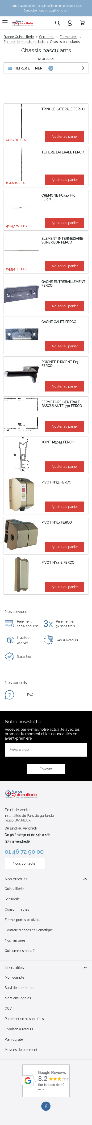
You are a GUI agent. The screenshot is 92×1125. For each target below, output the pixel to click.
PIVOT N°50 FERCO (57, 522)
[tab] (46, 879)
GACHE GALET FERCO (59, 322)
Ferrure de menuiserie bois (24, 42)
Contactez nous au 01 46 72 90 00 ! (46, 10)
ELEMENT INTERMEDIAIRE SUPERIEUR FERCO (62, 240)
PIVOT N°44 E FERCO (58, 562)
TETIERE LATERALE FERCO (63, 152)
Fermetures (68, 37)
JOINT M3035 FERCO (58, 442)
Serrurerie (46, 37)
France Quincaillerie (19, 37)
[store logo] (22, 23)
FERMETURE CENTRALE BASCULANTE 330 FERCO (62, 404)
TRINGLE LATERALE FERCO (63, 109)
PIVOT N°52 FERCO (56, 482)
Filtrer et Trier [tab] (28, 68)
